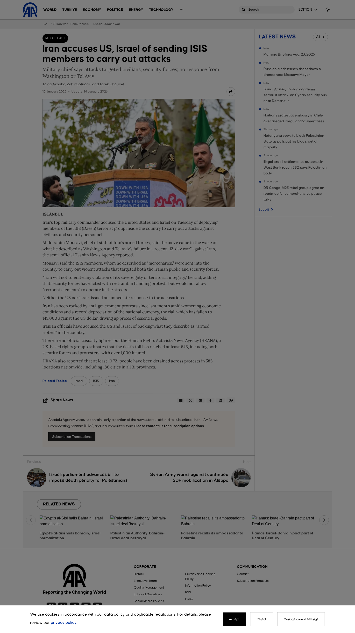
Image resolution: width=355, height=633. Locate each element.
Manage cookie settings (301, 619)
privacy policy (64, 623)
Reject (261, 619)
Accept (234, 619)
